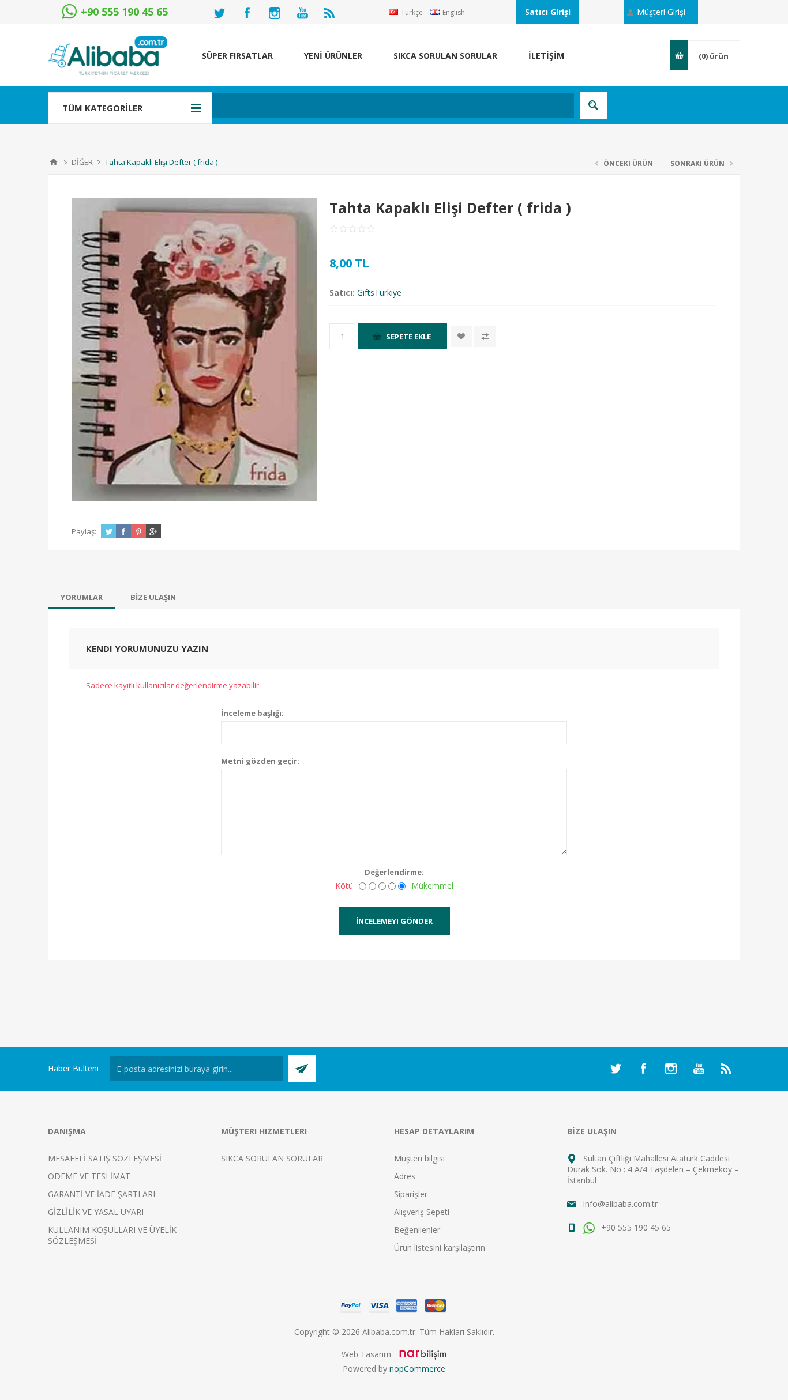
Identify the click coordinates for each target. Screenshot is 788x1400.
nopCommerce (417, 1368)
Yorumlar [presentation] (82, 597)
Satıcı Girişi (548, 11)
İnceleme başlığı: (252, 713)
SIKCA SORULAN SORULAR (272, 1158)
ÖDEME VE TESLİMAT (89, 1176)
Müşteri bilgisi (419, 1158)
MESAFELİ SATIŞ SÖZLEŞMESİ (105, 1158)
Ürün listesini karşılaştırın (439, 1247)
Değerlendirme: (394, 872)
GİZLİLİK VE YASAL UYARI (96, 1211)
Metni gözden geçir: (260, 761)
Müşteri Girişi (661, 11)
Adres (404, 1176)
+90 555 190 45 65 (635, 1227)
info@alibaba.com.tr (620, 1203)
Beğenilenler (417, 1229)
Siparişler (410, 1193)
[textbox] (333, 105)
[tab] (81, 597)
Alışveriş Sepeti (421, 1211)
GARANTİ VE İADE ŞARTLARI (101, 1193)
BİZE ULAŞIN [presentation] (153, 597)
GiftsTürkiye (379, 292)
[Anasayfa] (53, 162)
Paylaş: (84, 531)
